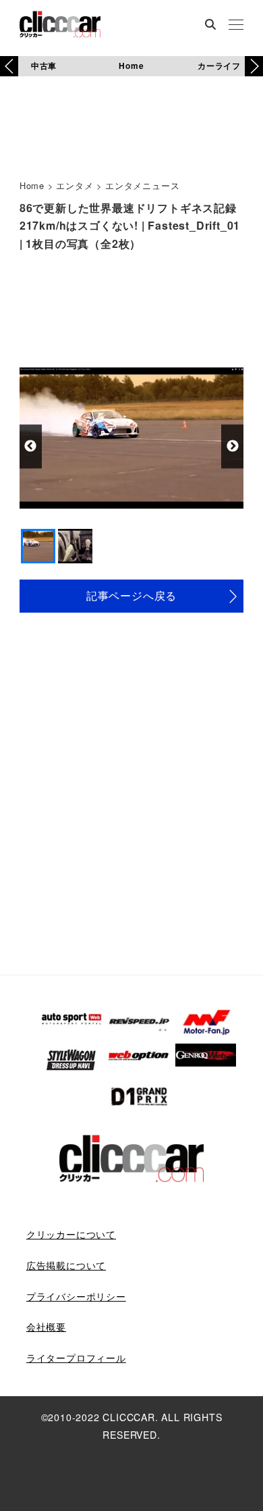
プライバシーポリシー (76, 1296)
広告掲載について (66, 1265)
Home (131, 65)
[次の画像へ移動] (232, 446)
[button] (254, 66)
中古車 (44, 65)
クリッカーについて (71, 1234)
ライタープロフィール (76, 1357)
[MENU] (236, 26)
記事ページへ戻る (131, 595)
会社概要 (46, 1326)
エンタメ (74, 185)
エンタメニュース (142, 185)
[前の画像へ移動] (31, 446)
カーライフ (219, 65)
